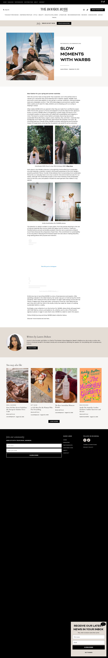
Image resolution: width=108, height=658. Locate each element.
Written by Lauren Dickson (39, 336)
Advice (100, 15)
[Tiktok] (104, 1)
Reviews (84, 15)
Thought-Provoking (12, 15)
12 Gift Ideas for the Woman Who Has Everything (42, 408)
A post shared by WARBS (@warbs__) (48, 291)
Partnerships (19, 2)
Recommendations (74, 15)
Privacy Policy (88, 447)
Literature (62, 15)
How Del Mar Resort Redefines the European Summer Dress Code (16, 409)
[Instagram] (102, 1)
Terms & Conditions (90, 444)
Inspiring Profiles (26, 15)
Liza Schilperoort (10, 416)
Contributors (28, 2)
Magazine (11, 2)
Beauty (41, 15)
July (38, 23)
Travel (54, 17)
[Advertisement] (15, 116)
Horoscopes (92, 15)
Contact (41, 2)
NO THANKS (88, 652)
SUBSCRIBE (34, 455)
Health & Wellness (51, 15)
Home (5, 2)
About (36, 2)
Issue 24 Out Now (48, 23)
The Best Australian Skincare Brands (64, 406)
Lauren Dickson (64, 69)
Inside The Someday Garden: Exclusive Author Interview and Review (90, 409)
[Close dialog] (103, 624)
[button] (54, 421)
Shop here (69, 166)
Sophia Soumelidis (84, 416)
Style (35, 15)
